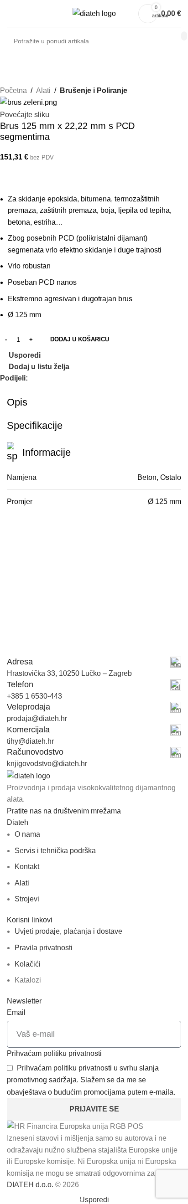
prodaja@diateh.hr (37, 718)
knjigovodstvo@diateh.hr (47, 763)
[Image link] (28, 775)
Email (16, 1012)
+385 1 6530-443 (34, 696)
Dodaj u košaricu (79, 339)
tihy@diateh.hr (30, 741)
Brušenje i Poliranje (93, 90)
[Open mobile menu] (10, 14)
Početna (13, 90)
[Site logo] (94, 13)
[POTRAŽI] (184, 36)
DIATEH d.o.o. (30, 1185)
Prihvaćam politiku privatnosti (54, 1053)
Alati (43, 90)
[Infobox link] (94, 662)
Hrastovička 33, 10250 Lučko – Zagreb (69, 673)
